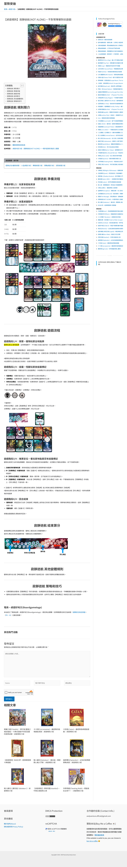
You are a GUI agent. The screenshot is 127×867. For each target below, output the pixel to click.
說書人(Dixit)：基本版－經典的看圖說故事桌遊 (111, 124)
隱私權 (50, 831)
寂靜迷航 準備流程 (13, 91)
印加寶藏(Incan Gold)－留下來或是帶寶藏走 (110, 121)
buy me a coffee (92, 841)
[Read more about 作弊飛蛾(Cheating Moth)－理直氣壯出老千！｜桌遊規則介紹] (76, 776)
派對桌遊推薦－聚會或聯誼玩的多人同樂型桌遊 (111, 45)
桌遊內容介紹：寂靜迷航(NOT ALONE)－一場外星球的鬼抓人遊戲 (36, 148)
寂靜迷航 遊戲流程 (13, 93)
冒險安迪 (10, 3)
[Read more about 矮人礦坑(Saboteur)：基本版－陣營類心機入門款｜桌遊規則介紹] (47, 748)
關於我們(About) (10, 824)
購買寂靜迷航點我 (19, 145)
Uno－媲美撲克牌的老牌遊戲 (106, 118)
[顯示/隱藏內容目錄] (21, 85)
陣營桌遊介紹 (37, 165)
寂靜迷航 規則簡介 (13, 88)
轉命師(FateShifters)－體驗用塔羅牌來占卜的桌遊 (112, 144)
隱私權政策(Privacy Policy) (13, 826)
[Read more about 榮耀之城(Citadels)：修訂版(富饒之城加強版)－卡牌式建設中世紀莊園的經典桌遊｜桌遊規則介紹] (17, 717)
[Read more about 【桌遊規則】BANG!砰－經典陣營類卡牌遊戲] (17, 748)
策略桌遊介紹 (49, 165)
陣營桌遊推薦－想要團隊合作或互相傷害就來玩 (111, 51)
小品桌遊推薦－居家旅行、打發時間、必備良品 (111, 54)
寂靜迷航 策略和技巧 (14, 101)
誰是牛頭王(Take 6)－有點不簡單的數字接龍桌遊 (112, 226)
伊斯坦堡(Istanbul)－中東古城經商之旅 (109, 237)
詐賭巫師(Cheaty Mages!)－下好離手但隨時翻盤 (112, 98)
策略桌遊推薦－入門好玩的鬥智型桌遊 (109, 48)
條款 (54, 831)
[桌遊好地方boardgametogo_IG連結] (109, 24)
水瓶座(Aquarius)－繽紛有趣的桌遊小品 (109, 158)
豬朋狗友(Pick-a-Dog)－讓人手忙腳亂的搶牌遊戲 (112, 60)
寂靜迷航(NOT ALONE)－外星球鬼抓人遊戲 (110, 199)
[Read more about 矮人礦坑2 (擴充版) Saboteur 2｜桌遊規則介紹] (17, 776)
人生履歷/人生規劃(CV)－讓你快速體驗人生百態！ (112, 132)
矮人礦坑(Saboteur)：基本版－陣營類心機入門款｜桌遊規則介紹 (47, 761)
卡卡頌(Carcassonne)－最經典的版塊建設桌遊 (111, 246)
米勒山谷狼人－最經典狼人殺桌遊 (107, 188)
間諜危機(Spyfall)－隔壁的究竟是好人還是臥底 (111, 112)
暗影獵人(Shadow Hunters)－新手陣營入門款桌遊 (112, 176)
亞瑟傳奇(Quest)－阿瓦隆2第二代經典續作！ (111, 173)
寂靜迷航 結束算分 (13, 96)
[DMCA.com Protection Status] (50, 816)
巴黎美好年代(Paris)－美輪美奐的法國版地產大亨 (112, 214)
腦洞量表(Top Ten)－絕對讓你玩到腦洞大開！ (111, 63)
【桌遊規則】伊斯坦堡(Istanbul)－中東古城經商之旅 (47, 789)
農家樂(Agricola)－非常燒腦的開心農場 (109, 249)
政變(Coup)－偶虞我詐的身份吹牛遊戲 (109, 66)
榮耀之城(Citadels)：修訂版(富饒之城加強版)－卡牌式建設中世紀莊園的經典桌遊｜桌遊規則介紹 (17, 731)
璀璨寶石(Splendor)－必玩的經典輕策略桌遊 (111, 240)
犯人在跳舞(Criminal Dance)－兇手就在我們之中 (112, 135)
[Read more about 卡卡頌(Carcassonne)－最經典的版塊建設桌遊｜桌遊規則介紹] (47, 717)
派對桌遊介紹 (60, 165)
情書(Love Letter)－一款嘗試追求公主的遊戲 (111, 130)
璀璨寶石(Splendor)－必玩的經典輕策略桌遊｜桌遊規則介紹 (76, 761)
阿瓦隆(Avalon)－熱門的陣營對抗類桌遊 (109, 182)
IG (10, 615)
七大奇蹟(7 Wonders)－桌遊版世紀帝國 (109, 217)
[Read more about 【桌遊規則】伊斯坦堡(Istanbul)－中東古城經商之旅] (47, 776)
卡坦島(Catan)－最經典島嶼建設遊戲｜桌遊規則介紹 (76, 730)
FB (7, 615)
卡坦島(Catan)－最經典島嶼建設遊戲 (108, 243)
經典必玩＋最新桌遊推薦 (105, 40)
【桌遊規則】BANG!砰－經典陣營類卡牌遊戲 (17, 761)
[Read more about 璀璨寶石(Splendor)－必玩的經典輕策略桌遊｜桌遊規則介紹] (76, 748)
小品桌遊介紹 (26, 165)
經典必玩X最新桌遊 (12, 165)
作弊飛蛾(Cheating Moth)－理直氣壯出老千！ (111, 161)
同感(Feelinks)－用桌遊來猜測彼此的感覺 (110, 72)
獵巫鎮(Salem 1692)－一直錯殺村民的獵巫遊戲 (111, 179)
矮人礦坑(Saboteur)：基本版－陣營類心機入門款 (112, 202)
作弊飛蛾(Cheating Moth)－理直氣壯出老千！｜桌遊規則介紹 (76, 789)
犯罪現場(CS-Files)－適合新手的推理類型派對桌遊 (112, 103)
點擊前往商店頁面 (79, 612)
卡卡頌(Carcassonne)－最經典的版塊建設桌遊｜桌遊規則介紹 (47, 730)
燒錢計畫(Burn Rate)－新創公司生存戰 (109, 234)
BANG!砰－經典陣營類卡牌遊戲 (107, 205)
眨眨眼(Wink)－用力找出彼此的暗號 (108, 147)
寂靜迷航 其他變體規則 (15, 98)
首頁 (5, 9)
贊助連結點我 (99, 835)
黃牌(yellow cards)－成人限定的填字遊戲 (110, 156)
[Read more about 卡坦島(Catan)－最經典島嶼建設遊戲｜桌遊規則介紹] (76, 717)
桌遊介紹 (12, 9)
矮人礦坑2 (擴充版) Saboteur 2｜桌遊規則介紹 (17, 789)
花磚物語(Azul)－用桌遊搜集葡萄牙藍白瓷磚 (110, 211)
